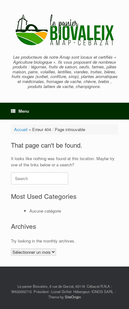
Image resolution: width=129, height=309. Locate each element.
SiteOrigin (73, 296)
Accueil (21, 129)
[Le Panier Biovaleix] (64, 29)
